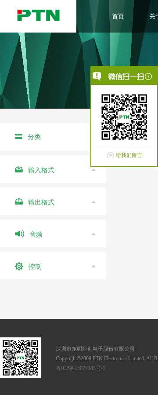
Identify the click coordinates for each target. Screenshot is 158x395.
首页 (118, 16)
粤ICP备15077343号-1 (80, 368)
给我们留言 (129, 155)
